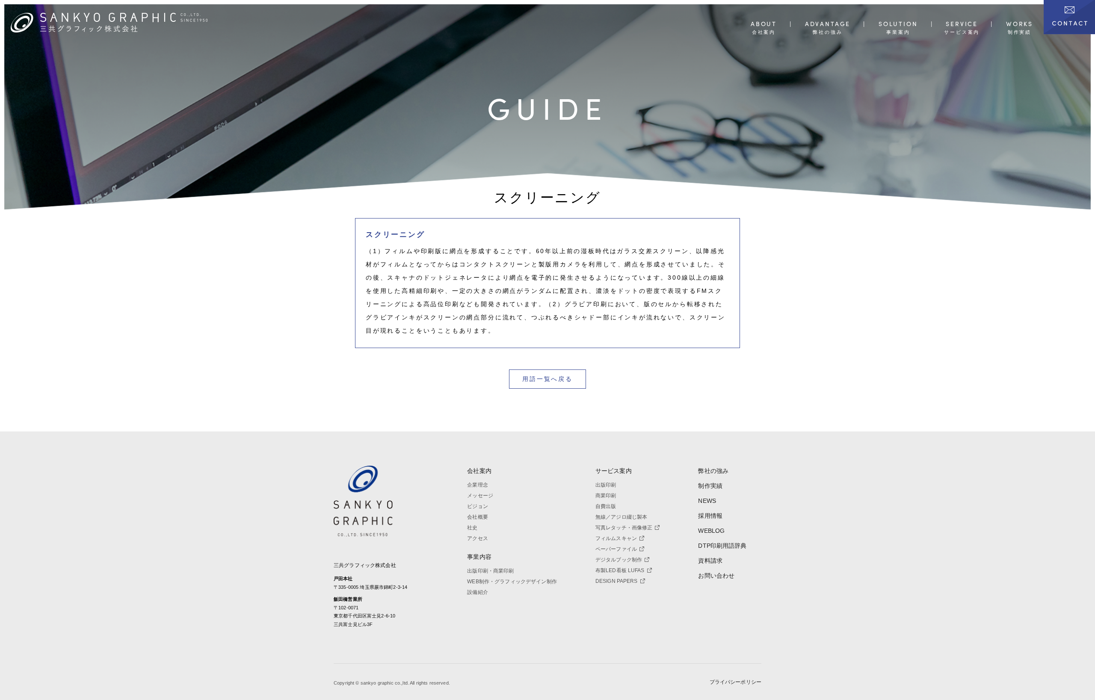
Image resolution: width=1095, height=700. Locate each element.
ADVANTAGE (827, 24)
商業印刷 (605, 496)
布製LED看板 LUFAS (620, 570)
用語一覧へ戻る (547, 378)
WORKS (1019, 24)
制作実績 (710, 485)
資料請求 (710, 560)
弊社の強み (713, 470)
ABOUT (764, 24)
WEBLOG (711, 530)
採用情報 (710, 515)
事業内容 (479, 556)
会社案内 (479, 470)
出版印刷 (605, 485)
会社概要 (477, 517)
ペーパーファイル (616, 549)
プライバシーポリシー (735, 682)
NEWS (707, 500)
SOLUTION (898, 24)
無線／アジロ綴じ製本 (621, 517)
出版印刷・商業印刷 (490, 571)
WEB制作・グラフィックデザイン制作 (512, 582)
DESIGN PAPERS (616, 581)
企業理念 (477, 485)
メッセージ (480, 496)
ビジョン (477, 506)
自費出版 (605, 506)
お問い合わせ (716, 575)
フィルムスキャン (616, 538)
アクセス (477, 538)
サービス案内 (613, 470)
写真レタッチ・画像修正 (624, 528)
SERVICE (962, 24)
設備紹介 (477, 592)
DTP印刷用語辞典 (722, 545)
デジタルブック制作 (618, 560)
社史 (472, 528)
